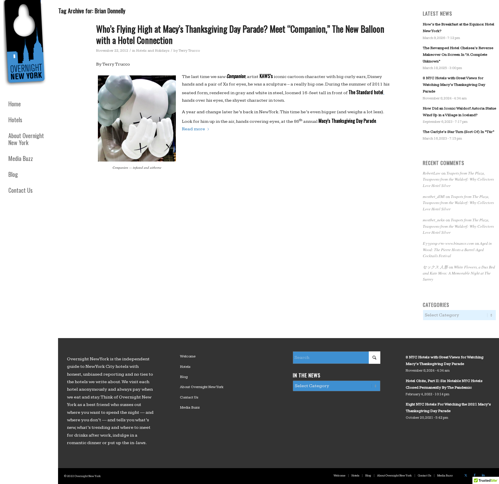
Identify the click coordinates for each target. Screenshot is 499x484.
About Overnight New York (202, 387)
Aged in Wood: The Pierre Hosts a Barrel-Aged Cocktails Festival (457, 249)
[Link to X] (465, 475)
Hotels (185, 366)
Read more (193, 129)
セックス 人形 (435, 267)
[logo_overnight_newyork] (26, 44)
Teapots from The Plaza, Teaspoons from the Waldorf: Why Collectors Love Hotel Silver (458, 179)
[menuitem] (29, 104)
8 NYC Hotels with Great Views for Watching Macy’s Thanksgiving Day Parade (454, 85)
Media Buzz (190, 407)
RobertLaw (431, 173)
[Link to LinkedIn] (483, 475)
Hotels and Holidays (153, 50)
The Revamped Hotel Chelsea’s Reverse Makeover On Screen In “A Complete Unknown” (458, 55)
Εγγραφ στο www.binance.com (448, 243)
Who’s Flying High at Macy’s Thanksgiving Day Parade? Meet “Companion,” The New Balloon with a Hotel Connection (240, 34)
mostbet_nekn (434, 219)
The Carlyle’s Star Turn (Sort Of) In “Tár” (458, 131)
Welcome (187, 356)
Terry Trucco (189, 50)
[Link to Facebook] (474, 475)
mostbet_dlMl (434, 196)
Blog (184, 376)
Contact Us (189, 397)
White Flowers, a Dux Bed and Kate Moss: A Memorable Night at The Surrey (459, 273)
